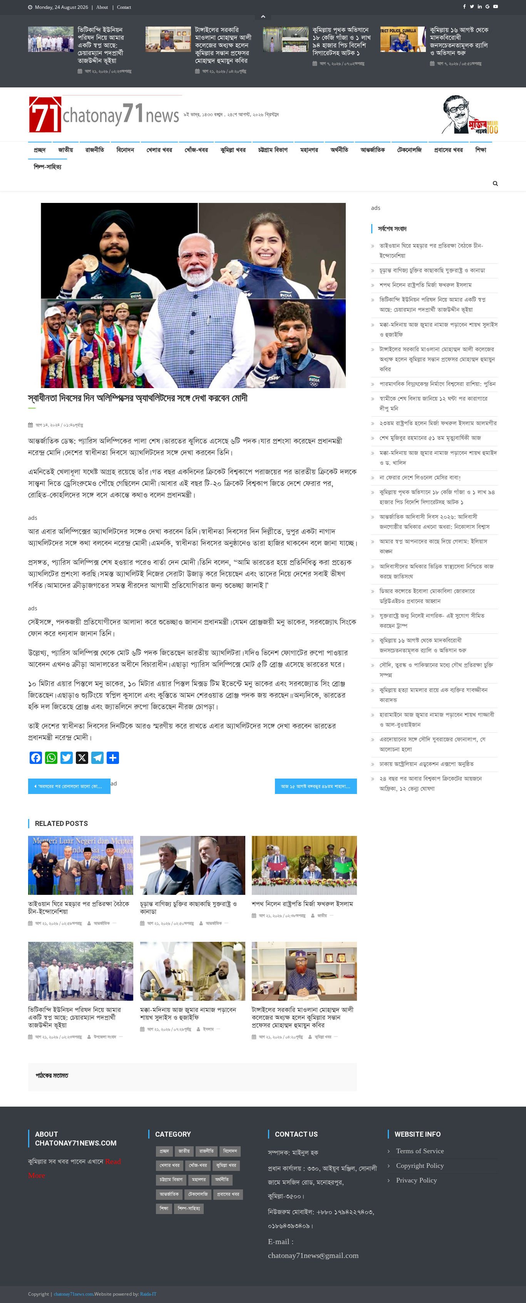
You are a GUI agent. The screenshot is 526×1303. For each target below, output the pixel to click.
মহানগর (309, 150)
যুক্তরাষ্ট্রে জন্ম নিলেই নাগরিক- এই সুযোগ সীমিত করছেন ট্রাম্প (432, 621)
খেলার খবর (159, 150)
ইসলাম (208, 1029)
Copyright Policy (420, 1166)
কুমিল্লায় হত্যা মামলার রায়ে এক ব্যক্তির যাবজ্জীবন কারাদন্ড (433, 695)
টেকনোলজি (409, 150)
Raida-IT (148, 1294)
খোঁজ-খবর (196, 150)
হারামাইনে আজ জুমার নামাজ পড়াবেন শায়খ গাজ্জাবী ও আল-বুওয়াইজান (437, 720)
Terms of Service (420, 1151)
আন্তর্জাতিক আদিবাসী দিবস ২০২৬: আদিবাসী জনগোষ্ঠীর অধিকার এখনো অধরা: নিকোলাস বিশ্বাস (434, 522)
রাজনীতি (94, 150)
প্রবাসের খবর (448, 150)
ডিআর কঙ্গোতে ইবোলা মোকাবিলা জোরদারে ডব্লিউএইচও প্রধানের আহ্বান (427, 596)
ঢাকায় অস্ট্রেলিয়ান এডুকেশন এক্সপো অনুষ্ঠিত (427, 764)
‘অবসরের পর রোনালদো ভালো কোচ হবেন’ (74, 787)
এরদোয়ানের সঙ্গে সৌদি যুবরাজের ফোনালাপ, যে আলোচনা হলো (433, 744)
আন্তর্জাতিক (373, 150)
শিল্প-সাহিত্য (47, 167)
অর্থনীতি (339, 150)
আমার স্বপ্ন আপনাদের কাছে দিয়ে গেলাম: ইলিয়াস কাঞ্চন (433, 547)
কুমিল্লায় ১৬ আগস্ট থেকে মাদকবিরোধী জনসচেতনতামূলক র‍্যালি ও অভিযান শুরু (459, 42)
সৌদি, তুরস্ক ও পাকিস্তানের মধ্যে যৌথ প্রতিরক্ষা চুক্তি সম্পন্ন (436, 670)
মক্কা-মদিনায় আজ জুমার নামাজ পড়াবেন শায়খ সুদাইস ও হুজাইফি (188, 1014)
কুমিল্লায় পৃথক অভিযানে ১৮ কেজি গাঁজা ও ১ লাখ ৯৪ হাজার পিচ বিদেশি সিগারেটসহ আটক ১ (342, 42)
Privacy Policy (416, 1180)
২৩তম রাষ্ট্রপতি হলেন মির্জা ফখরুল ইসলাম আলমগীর (438, 423)
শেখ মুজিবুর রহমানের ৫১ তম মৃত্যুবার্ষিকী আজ (430, 438)
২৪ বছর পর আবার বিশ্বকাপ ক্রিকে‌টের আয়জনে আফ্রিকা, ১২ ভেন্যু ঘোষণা (431, 784)
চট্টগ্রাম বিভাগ (273, 150)
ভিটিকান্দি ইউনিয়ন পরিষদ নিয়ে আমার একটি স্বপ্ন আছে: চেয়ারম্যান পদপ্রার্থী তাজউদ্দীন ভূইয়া (101, 46)
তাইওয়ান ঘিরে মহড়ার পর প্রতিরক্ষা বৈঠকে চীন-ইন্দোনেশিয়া (78, 908)
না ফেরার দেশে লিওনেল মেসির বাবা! (420, 478)
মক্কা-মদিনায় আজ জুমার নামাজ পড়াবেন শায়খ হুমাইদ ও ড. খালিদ (438, 458)
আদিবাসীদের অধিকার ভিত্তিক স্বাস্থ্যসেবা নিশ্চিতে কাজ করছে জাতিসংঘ (437, 572)
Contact (124, 7)
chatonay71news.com (73, 1294)
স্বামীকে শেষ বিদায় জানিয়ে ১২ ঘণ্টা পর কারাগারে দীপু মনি (433, 404)
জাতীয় (66, 150)
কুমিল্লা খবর (233, 150)
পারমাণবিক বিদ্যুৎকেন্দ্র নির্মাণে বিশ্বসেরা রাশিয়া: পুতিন (438, 384)
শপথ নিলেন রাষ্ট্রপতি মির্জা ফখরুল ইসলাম (302, 904)
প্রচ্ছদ (40, 150)
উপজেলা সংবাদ (105, 1037)
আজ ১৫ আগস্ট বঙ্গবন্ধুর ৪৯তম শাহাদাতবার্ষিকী (319, 787)
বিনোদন (125, 150)
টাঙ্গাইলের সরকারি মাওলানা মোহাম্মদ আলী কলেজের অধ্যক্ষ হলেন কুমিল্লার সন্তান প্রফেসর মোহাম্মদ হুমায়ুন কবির (223, 46)
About (102, 7)
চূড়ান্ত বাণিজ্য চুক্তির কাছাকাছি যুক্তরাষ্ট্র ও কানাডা (188, 908)
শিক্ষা (481, 150)
